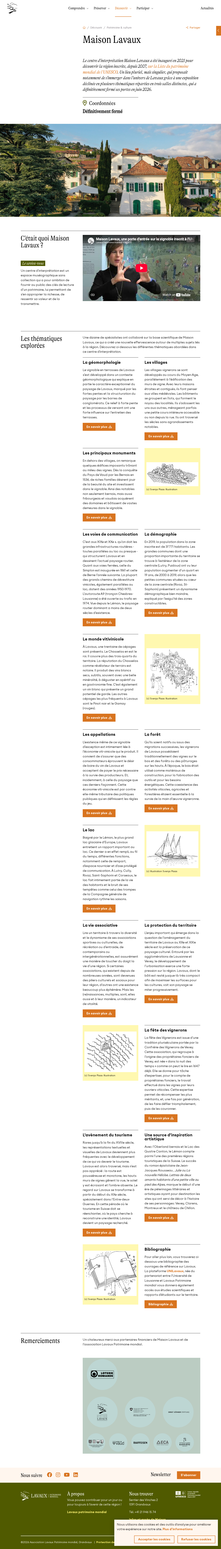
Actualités (207, 8)
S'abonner (188, 1475)
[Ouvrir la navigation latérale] (218, 31)
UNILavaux (175, 1271)
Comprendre (76, 8)
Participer (143, 8)
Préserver (100, 8)
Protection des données (112, 1542)
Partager (194, 27)
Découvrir (121, 8)
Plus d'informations (178, 1529)
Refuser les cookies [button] (196, 1539)
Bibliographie (158, 1304)
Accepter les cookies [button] (154, 1539)
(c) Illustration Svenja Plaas (161, 871)
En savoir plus (97, 426)
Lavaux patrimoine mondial (87, 1512)
